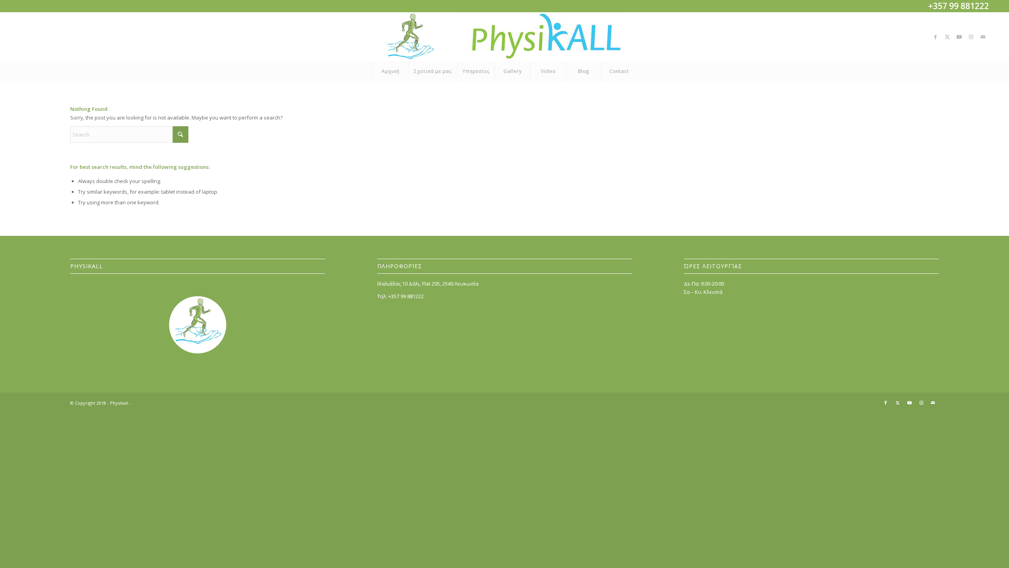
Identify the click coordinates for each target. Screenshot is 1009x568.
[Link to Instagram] (971, 37)
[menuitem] (390, 71)
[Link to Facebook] (936, 37)
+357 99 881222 (406, 296)
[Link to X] (947, 37)
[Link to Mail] (983, 37)
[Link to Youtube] (959, 37)
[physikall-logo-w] (504, 36)
